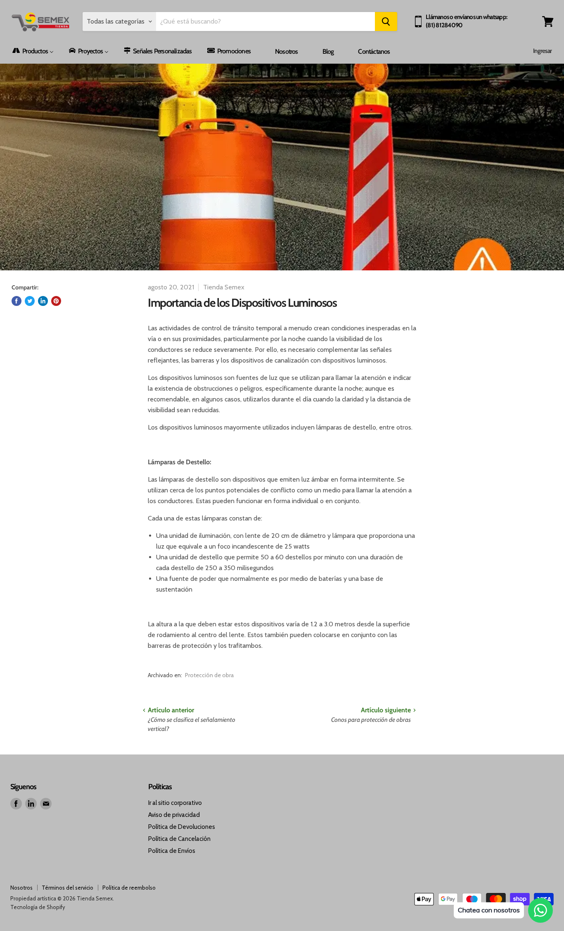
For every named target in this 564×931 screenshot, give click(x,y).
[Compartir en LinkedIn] (43, 301)
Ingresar (542, 51)
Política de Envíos (171, 851)
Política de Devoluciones (181, 827)
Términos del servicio (67, 887)
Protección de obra (209, 675)
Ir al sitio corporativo (175, 803)
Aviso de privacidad (174, 815)
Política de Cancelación (179, 839)
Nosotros (21, 887)
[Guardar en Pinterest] (56, 301)
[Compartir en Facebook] (16, 301)
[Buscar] (386, 21)
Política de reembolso (129, 887)
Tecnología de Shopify (37, 907)
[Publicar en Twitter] (30, 301)
